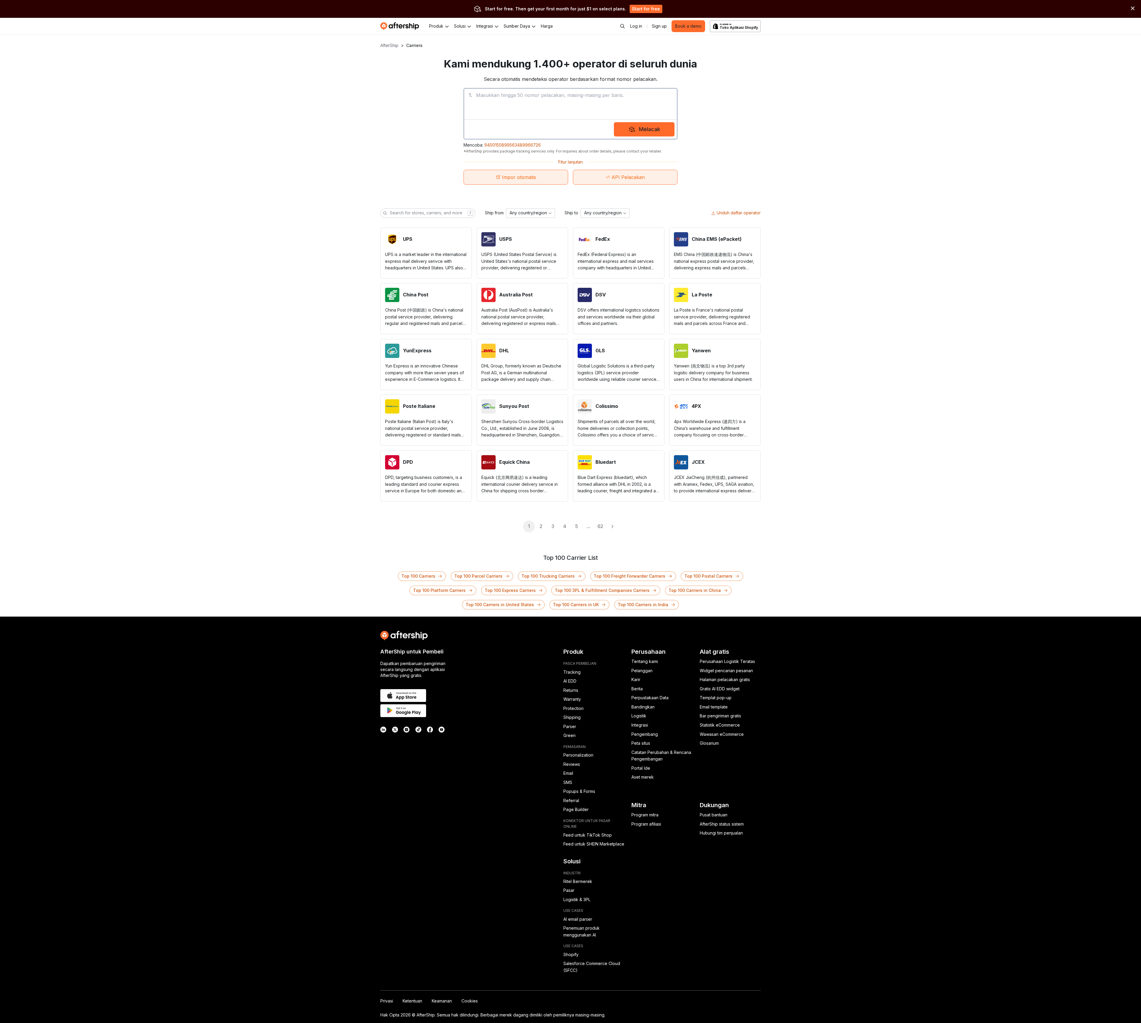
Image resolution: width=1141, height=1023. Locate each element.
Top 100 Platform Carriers (439, 590)
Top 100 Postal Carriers (708, 576)
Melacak (649, 129)
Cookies (469, 1000)
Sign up (659, 26)
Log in (636, 26)
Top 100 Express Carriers (510, 590)
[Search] (622, 26)
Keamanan (442, 1000)
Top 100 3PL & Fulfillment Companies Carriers (602, 590)
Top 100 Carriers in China (695, 590)
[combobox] (530, 213)
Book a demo (688, 26)
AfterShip (389, 45)
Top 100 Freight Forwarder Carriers (629, 576)
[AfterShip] (401, 26)
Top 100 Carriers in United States (500, 604)
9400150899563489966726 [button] (512, 144)
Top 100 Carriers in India (643, 604)
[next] (612, 526)
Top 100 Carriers (418, 576)
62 (600, 526)
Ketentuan (412, 1000)
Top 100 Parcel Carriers (478, 576)
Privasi (386, 1000)
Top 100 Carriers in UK (576, 604)
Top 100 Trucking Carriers (548, 576)
